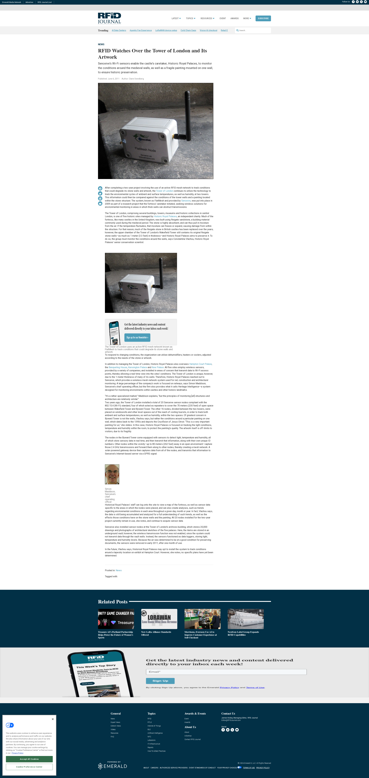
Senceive (186, 200)
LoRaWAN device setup (166, 30)
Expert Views (115, 722)
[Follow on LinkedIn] (357, 1)
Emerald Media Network (11, 2)
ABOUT (146, 768)
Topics (189, 18)
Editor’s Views (116, 726)
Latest (175, 18)
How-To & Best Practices (157, 751)
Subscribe (263, 18)
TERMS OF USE (249, 768)
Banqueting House (118, 367)
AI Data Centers (119, 30)
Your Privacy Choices (227, 768)
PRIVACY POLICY (263, 768)
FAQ (112, 737)
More (246, 18)
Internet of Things (154, 726)
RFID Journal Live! (45, 2)
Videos (113, 730)
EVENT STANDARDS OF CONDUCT (202, 768)
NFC (149, 737)
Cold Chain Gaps (188, 30)
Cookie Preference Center (29, 767)
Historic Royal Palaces (165, 216)
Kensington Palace (137, 367)
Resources (206, 18)
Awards (234, 18)
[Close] (53, 719)
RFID (149, 719)
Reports (150, 747)
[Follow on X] (361, 1)
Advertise (29, 2)
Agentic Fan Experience (141, 30)
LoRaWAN (151, 740)
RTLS (150, 722)
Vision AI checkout (208, 30)
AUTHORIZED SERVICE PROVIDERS (174, 768)
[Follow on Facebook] (353, 1)
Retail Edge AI (227, 30)
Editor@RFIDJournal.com (231, 720)
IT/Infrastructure (154, 744)
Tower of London (164, 191)
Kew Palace (158, 367)
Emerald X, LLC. (250, 763)
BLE (149, 730)
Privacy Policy (17, 753)
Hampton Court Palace (200, 364)
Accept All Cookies (29, 759)
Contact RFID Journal (192, 739)
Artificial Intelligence (155, 733)
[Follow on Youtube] (365, 1)
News (101, 44)
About (186, 732)
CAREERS (154, 768)
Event (223, 18)
